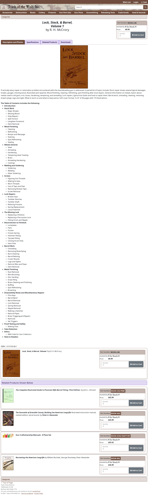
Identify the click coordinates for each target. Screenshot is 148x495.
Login (135, 2)
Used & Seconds (139, 12)
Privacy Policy (38, 493)
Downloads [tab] (66, 42)
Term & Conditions (27, 493)
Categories (6, 17)
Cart (144, 2)
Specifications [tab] (33, 42)
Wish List (127, 2)
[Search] (145, 7)
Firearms (52, 12)
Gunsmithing (92, 12)
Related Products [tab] (49, 42)
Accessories (7, 12)
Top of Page (8, 482)
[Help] (130, 26)
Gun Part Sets (65, 12)
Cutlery (42, 12)
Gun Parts (78, 12)
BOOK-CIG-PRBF (118, 391)
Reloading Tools (108, 12)
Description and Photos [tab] (13, 42)
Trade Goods (123, 12)
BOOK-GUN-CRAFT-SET (120, 436)
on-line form (36, 491)
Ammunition (21, 12)
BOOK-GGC (116, 413)
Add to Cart (139, 35)
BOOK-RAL (115, 458)
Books (32, 12)
